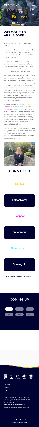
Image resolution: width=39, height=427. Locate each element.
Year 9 (9, 314)
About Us (7, 384)
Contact (6, 390)
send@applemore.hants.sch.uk (19, 407)
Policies (6, 387)
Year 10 (19, 314)
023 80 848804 (9, 402)
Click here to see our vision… (19, 276)
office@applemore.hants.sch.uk (14, 404)
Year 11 (29, 314)
